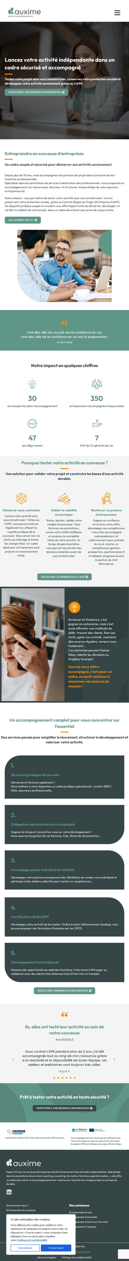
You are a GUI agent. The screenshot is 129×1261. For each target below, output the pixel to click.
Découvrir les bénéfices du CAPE (62, 576)
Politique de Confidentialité (32, 1240)
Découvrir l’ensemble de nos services (63, 990)
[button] (54, 1078)
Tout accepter (56, 1248)
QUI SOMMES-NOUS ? (21, 220)
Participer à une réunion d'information (34, 92)
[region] (41, 1234)
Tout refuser (25, 1248)
